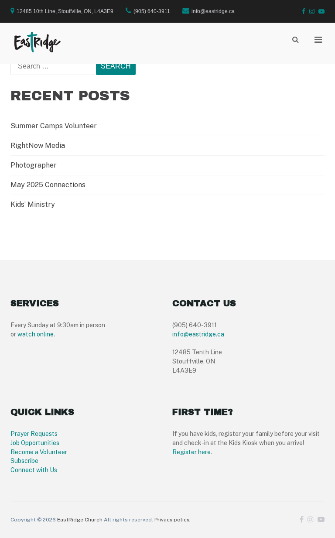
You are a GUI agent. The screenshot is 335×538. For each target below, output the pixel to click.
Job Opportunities (34, 442)
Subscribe (24, 460)
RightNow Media (37, 145)
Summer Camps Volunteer (53, 126)
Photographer (33, 165)
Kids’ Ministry (32, 204)
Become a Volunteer (38, 452)
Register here (191, 452)
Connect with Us (33, 469)
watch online (35, 334)
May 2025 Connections (47, 185)
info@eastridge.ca (198, 334)
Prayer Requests (34, 433)
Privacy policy (171, 520)
